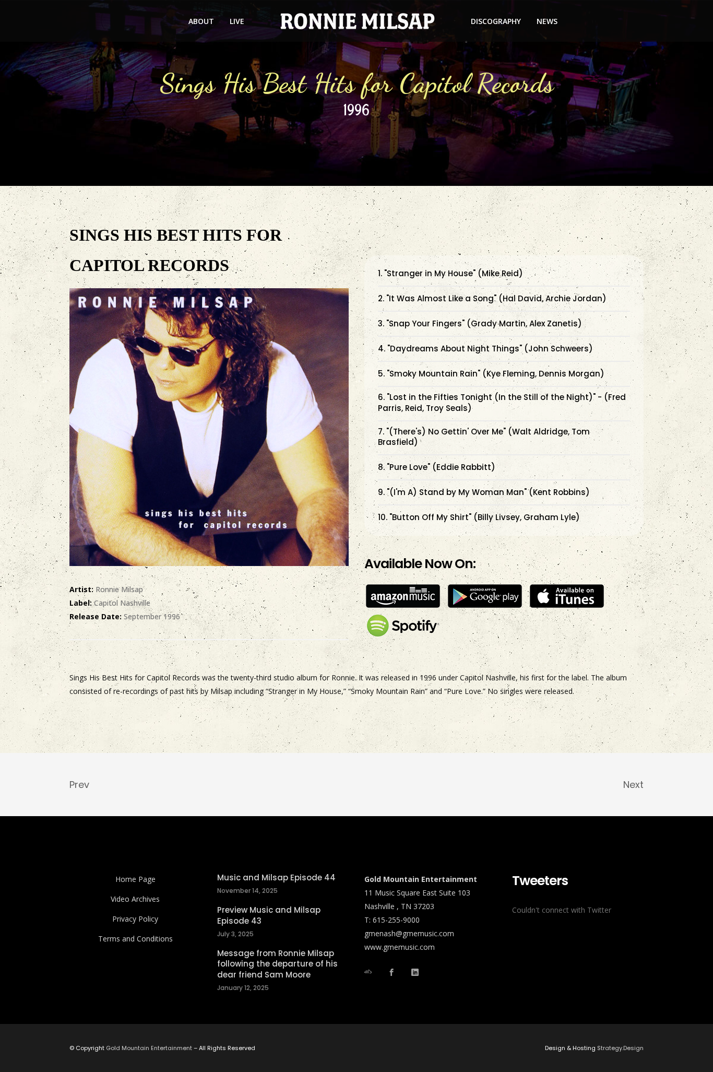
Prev (79, 784)
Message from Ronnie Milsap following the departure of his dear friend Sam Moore (277, 964)
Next (633, 784)
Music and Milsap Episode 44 (276, 877)
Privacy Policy (135, 919)
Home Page (135, 879)
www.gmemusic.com (399, 947)
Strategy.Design (620, 1048)
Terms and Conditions (135, 939)
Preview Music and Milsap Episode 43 (268, 915)
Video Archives (135, 899)
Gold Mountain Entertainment (149, 1048)
